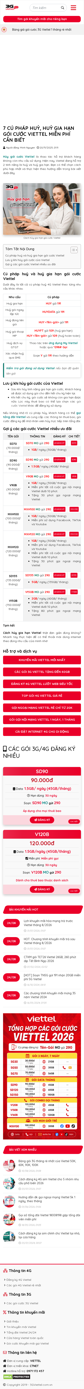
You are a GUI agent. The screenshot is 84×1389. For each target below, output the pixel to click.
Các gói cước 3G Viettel (22, 1303)
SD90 (74, 459)
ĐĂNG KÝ (60, 443)
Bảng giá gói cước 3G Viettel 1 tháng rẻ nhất (41, 29)
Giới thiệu (13, 1321)
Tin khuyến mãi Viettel (21, 1327)
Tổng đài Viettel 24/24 (21, 1332)
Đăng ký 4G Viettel (19, 1280)
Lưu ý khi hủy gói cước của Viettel (27, 260)
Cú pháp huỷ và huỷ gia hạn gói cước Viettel (34, 255)
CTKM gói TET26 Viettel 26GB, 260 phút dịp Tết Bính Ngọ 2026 (50, 959)
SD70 (74, 443)
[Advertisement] (42, 79)
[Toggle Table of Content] (72, 249)
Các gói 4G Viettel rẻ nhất (24, 1285)
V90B (74, 476)
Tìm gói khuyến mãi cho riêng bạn (42, 19)
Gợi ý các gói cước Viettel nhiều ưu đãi (30, 264)
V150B (74, 592)
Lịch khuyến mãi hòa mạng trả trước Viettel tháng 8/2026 (48, 923)
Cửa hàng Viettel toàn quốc (25, 1338)
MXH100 (74, 509)
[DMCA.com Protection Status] (16, 1376)
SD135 (74, 575)
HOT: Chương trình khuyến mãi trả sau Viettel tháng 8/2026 (49, 941)
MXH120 (74, 534)
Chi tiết (74, 821)
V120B (42, 834)
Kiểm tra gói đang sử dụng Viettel (30, 368)
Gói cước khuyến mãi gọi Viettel (28, 1343)
